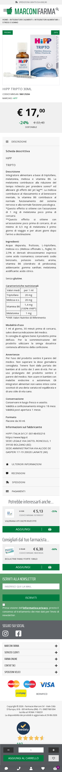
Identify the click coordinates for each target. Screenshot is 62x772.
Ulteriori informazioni (26, 464)
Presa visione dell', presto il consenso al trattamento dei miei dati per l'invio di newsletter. (30, 611)
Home (5, 19)
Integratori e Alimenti (21, 19)
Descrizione (19, 141)
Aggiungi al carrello (23, 758)
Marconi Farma (11, 645)
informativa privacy (35, 607)
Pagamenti (18, 491)
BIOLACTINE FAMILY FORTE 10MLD (21, 558)
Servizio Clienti (11, 652)
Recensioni (18, 473)
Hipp (15, 98)
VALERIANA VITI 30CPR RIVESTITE (21, 521)
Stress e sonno (10, 22)
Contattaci (9, 665)
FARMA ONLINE (10, 659)
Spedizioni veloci (12, 672)
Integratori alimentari (46, 19)
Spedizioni (18, 482)
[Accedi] (31, 768)
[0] (55, 768)
